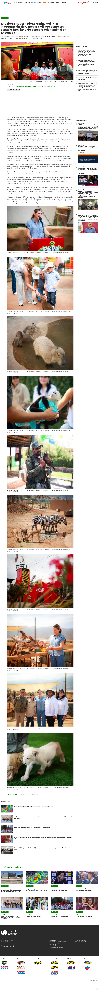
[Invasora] (5, 963)
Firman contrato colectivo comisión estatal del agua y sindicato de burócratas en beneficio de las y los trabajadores (86, 52)
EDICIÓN (29, 2)
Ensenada (63, 2)
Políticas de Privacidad (80, 941)
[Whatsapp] (8, 90)
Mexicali (57, 2)
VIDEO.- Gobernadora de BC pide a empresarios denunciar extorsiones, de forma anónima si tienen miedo (43, 838)
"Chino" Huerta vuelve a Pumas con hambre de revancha (61, 889)
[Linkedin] (16, 90)
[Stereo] (54, 962)
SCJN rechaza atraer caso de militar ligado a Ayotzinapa (32, 827)
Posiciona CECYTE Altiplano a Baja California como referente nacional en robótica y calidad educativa (43, 817)
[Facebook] (13, 90)
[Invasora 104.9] (38, 963)
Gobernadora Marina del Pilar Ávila (29, 794)
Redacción (12, 84)
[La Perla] (88, 968)
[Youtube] (7, 946)
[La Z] (54, 973)
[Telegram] (19, 90)
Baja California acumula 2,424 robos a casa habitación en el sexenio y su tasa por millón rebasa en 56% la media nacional (87, 171)
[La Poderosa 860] (21, 967)
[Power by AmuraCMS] (94, 981)
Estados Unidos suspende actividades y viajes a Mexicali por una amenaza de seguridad (88, 148)
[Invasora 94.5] (21, 963)
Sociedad (4, 18)
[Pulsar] (5, 967)
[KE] (88, 962)
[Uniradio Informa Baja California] (13, 3)
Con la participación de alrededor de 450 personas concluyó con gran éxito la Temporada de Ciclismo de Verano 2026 (86, 63)
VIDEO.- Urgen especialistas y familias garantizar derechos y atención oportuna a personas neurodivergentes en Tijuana (88, 126)
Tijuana (51, 2)
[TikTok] (13, 946)
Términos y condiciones (80, 940)
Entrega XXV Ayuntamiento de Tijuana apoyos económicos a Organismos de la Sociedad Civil (42, 848)
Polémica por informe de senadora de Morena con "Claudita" (87, 915)
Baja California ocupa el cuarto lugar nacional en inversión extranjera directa (87, 72)
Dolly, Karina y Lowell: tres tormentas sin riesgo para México (33, 806)
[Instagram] (10, 946)
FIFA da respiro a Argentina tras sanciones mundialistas (36, 915)
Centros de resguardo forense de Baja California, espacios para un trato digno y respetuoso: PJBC (12, 890)
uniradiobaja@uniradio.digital (56, 947)
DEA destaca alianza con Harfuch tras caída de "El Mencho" (86, 889)
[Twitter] (11, 90)
